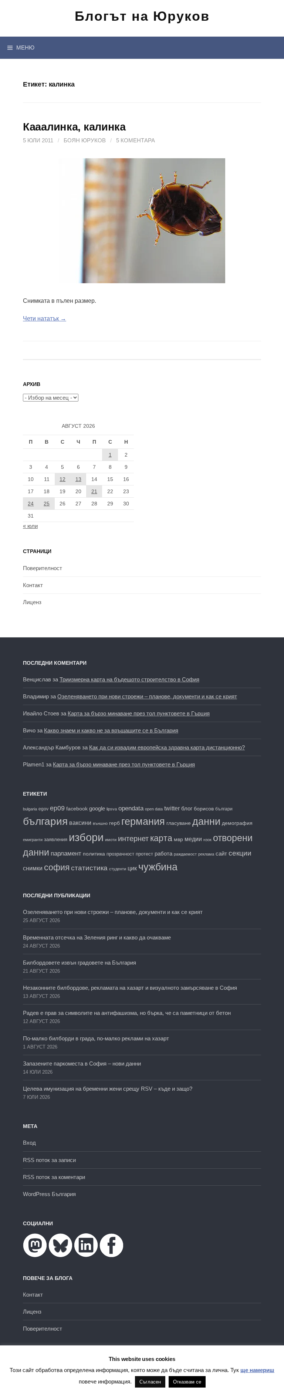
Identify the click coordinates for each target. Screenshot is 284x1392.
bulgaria (30, 809)
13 (78, 479)
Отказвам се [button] (187, 1382)
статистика (89, 868)
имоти (110, 839)
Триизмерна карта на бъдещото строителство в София (129, 679)
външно (100, 823)
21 (94, 491)
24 (31, 504)
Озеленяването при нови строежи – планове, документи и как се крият (147, 696)
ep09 (57, 808)
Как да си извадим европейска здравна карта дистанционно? (167, 747)
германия (143, 821)
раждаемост (185, 854)
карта (161, 838)
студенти (117, 869)
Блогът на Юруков (142, 16)
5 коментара (135, 140)
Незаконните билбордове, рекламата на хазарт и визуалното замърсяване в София (130, 988)
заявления (55, 839)
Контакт (33, 585)
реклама (206, 854)
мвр (178, 839)
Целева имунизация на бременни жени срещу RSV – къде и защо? (107, 1089)
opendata (130, 808)
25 (47, 504)
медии (193, 839)
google (97, 809)
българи (224, 809)
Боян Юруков (85, 140)
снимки (33, 868)
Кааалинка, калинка (74, 127)
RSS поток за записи (49, 1160)
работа (163, 853)
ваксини (80, 823)
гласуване (178, 823)
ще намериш (257, 1370)
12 (62, 479)
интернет (133, 838)
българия (45, 821)
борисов (204, 809)
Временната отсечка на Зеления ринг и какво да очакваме (97, 937)
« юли (30, 526)
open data (154, 809)
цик (132, 868)
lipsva (111, 809)
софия (57, 867)
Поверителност (42, 568)
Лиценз (32, 602)
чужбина (158, 867)
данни (206, 821)
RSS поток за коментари (54, 1177)
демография (237, 823)
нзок (207, 839)
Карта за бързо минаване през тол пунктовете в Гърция (139, 713)
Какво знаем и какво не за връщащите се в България (111, 730)
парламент (66, 853)
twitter (172, 808)
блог (186, 808)
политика (94, 854)
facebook (77, 809)
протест (144, 854)
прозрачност (120, 854)
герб (114, 823)
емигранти (33, 839)
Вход (29, 1142)
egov (43, 809)
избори (86, 837)
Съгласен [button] (150, 1382)
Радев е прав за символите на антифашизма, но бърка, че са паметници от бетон (127, 1013)
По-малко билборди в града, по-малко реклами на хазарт (96, 1038)
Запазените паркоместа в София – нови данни (82, 1063)
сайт (221, 853)
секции (240, 853)
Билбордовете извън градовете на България (79, 962)
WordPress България (49, 1194)
